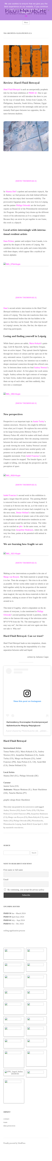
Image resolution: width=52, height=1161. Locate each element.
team (5, 1122)
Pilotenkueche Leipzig (12, 824)
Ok (26, 16)
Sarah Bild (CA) (28, 824)
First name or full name (13, 870)
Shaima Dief (11, 192)
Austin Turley (38, 421)
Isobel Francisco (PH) (21, 814)
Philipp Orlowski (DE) (22, 821)
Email (5, 879)
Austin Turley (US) (28, 810)
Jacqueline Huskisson (24, 530)
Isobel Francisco (32, 456)
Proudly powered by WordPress (14, 1143)
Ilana (5, 308)
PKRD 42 (33, 93)
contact (6, 1119)
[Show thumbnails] (26, 181)
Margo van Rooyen (11, 577)
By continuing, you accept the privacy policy (25, 890)
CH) (37, 810)
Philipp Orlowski (23, 205)
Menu (26, 22)
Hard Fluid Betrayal (11, 89)
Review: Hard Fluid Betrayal (21, 82)
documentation (29, 807)
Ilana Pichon (8, 241)
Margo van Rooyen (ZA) (17, 817)
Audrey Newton (40, 367)
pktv (21, 526)
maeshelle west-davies (14, 827)
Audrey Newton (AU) (11, 810)
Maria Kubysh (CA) (35, 817)
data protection (9, 1126)
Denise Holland (22, 513)
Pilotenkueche (28, 731)
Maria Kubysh (35, 343)
